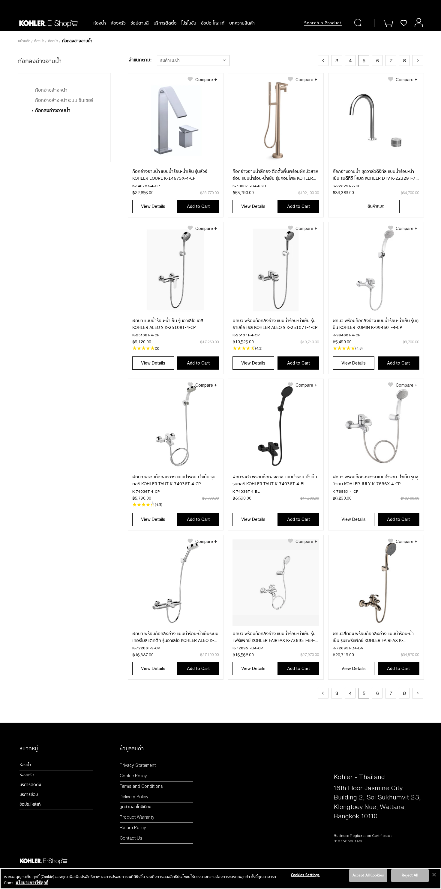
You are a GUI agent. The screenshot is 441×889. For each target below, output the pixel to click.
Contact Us (131, 838)
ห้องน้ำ (99, 23)
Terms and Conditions (141, 786)
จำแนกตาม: (140, 60)
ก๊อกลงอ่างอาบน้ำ (52, 110)
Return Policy (133, 827)
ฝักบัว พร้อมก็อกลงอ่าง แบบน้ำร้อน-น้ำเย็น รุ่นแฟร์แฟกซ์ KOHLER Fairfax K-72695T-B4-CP (274, 637)
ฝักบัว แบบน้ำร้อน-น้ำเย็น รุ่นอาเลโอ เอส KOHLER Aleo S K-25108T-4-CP (167, 324)
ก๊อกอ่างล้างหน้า (51, 90)
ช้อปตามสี (139, 23)
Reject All (410, 875)
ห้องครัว (118, 23)
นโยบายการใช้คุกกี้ (32, 882)
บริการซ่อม (29, 794)
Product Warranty (137, 817)
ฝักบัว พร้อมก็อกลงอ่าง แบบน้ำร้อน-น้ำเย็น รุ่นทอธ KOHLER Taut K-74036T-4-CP (173, 480)
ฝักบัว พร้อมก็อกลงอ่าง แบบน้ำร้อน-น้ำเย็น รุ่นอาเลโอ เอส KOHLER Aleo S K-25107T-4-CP (274, 324)
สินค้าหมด (376, 206)
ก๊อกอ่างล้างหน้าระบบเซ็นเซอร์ (64, 100)
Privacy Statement (138, 765)
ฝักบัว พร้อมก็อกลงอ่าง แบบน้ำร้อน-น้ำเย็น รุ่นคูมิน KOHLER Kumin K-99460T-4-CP (375, 324)
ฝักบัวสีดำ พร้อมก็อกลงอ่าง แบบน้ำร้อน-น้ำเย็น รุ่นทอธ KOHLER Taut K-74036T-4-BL (274, 480)
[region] (220, 878)
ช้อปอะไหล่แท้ (212, 23)
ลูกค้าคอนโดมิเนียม (135, 807)
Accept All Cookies (368, 875)
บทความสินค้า (242, 23)
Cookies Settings (305, 875)
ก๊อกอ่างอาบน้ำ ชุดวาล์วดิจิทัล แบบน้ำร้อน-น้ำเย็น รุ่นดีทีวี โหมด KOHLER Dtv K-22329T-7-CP (375, 175)
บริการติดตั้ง (165, 23)
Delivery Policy (134, 796)
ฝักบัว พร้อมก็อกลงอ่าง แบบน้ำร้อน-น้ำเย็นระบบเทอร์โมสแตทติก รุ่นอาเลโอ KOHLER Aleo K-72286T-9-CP (175, 637)
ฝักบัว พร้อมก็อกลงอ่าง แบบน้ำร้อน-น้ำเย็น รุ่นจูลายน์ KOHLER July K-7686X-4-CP (375, 480)
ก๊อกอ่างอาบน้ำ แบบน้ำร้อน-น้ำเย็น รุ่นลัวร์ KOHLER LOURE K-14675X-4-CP (169, 175)
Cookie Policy (133, 775)
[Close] (434, 874)
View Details (153, 206)
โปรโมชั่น (188, 23)
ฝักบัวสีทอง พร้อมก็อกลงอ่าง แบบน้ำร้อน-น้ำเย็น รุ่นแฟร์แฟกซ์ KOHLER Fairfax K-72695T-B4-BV (373, 637)
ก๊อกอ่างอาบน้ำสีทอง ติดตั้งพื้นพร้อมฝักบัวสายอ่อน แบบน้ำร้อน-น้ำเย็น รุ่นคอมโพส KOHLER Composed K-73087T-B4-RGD (275, 175)
